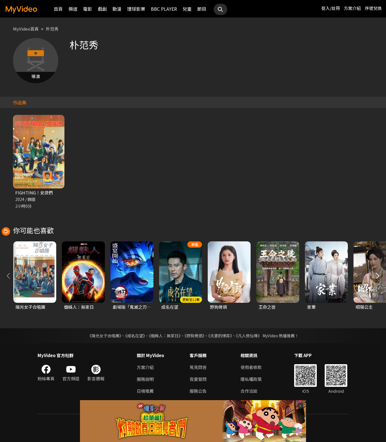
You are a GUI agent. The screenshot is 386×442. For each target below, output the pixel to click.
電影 (87, 8)
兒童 (187, 8)
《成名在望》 (135, 335)
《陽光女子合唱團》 (104, 335)
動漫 (117, 8)
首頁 (58, 8)
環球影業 (136, 8)
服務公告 (198, 391)
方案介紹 (352, 8)
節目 (201, 8)
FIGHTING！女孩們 (34, 193)
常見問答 (198, 367)
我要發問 (198, 379)
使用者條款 (251, 367)
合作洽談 (248, 391)
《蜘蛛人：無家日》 (165, 335)
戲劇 (102, 8)
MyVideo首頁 (26, 29)
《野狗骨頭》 (194, 335)
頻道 (72, 8)
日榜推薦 (145, 391)
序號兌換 (373, 8)
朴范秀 (52, 29)
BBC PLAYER (164, 8)
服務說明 (145, 379)
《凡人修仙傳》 (249, 335)
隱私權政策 (251, 379)
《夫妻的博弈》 (220, 335)
